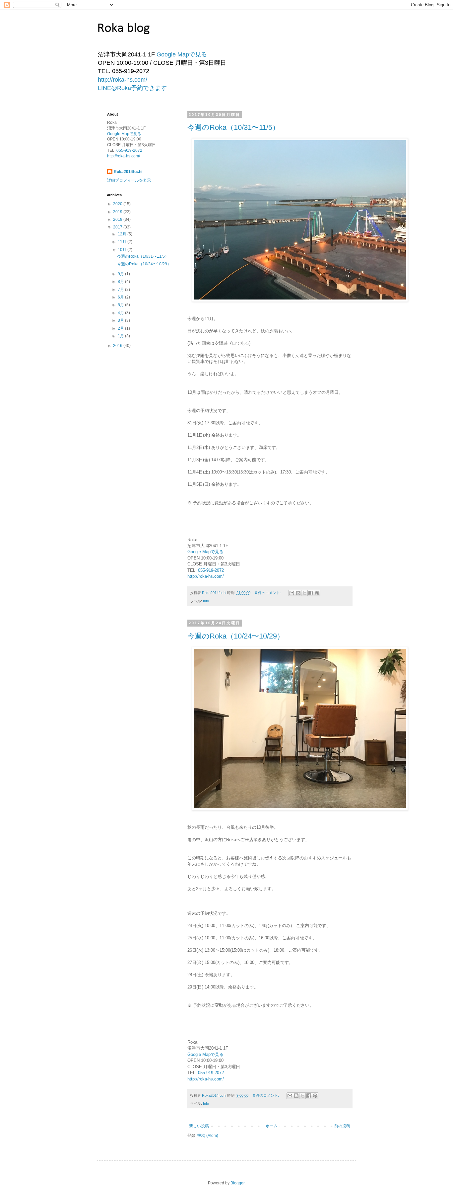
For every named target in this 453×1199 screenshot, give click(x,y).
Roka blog (123, 28)
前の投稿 (342, 1126)
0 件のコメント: (268, 593)
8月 (121, 281)
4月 (121, 312)
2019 (118, 212)
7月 (121, 289)
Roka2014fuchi (128, 171)
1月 (121, 336)
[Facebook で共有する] (310, 593)
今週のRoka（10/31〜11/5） (233, 127)
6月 (121, 297)
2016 (118, 345)
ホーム (272, 1126)
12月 (122, 234)
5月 (121, 304)
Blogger (237, 1183)
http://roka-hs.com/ (122, 79)
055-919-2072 (210, 570)
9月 (121, 274)
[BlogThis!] (298, 593)
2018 (118, 219)
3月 (121, 320)
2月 (121, 328)
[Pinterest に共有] (317, 593)
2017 (118, 227)
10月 (122, 249)
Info (206, 601)
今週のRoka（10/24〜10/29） (235, 636)
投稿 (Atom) (207, 1135)
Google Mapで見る (182, 54)
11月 (122, 241)
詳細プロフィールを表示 (129, 180)
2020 (118, 204)
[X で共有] (304, 593)
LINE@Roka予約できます (132, 88)
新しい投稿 (199, 1126)
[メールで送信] (292, 593)
